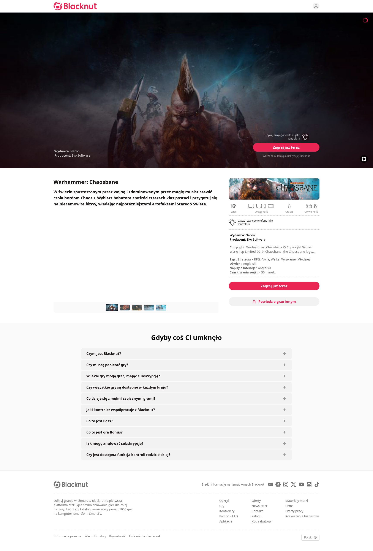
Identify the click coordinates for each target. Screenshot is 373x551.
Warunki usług (95, 536)
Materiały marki (296, 501)
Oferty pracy (294, 511)
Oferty (256, 501)
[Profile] (316, 6)
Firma (289, 506)
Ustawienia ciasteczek (145, 536)
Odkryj (224, 501)
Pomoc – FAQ (228, 516)
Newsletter (259, 506)
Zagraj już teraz (286, 147)
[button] (286, 136)
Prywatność (117, 536)
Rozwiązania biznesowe (302, 516)
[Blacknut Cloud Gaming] (75, 6)
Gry (221, 506)
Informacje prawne (67, 536)
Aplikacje (225, 521)
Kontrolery (226, 511)
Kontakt (257, 511)
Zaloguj (257, 516)
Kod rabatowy (262, 521)
